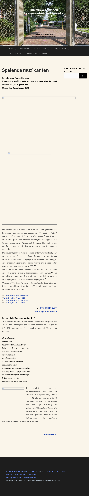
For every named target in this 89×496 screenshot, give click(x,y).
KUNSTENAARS (23, 49)
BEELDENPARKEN (40, 49)
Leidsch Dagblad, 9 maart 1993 (14, 298)
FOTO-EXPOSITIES (16, 54)
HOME (11, 49)
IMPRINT (45, 54)
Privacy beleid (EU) (13, 477)
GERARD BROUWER (47, 308)
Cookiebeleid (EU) (30, 477)
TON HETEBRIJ (50, 434)
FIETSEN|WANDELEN (58, 49)
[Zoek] (83, 75)
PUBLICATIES (32, 54)
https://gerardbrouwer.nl (46, 311)
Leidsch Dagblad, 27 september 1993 (16, 295)
